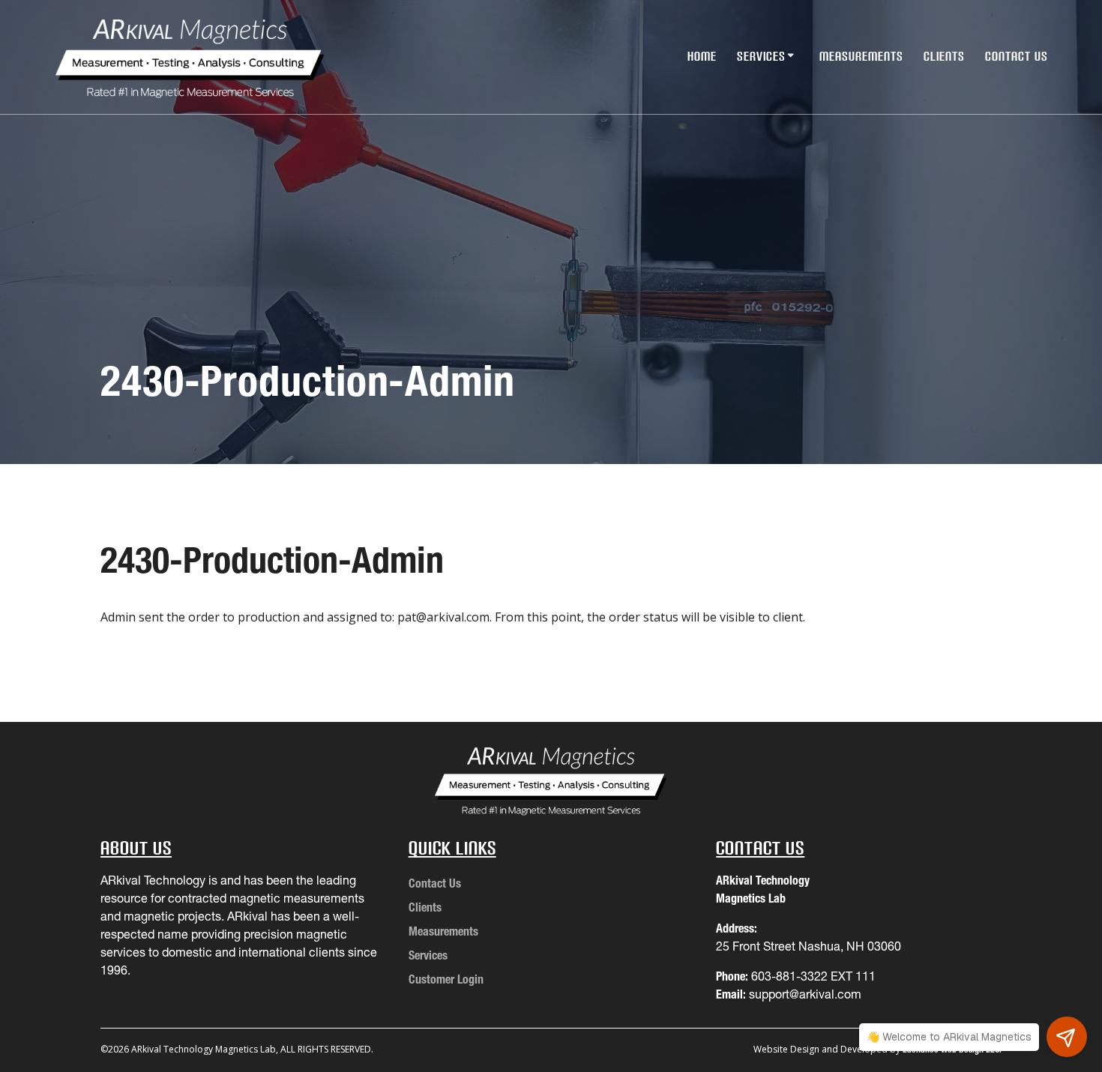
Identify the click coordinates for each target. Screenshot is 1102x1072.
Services (761, 56)
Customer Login (446, 979)
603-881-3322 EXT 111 (813, 976)
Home (702, 56)
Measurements (861, 56)
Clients (944, 56)
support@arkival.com (805, 994)
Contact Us (1016, 56)
